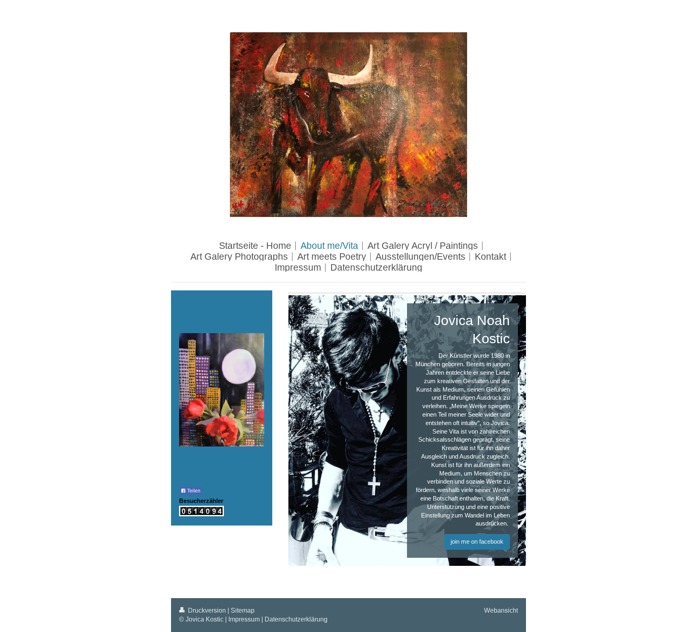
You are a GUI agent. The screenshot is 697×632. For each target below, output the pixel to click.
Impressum (244, 619)
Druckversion (206, 610)
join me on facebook (477, 541)
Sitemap (243, 610)
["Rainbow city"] (221, 399)
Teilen (193, 491)
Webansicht (501, 610)
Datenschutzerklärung (296, 619)
